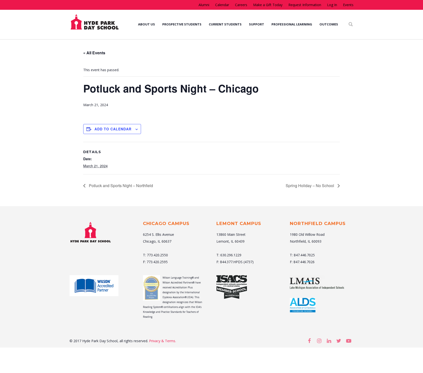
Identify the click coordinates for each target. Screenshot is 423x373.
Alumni (204, 5)
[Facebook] (309, 341)
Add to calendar (112, 129)
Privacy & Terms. (162, 341)
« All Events (94, 53)
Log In (332, 5)
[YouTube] (348, 341)
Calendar (222, 5)
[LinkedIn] (329, 341)
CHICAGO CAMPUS (166, 223)
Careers (241, 5)
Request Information (304, 5)
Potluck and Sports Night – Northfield (120, 185)
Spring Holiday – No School (310, 185)
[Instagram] (319, 341)
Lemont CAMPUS (238, 223)
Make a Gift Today (267, 5)
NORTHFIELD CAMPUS (318, 223)
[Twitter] (339, 341)
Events (348, 5)
